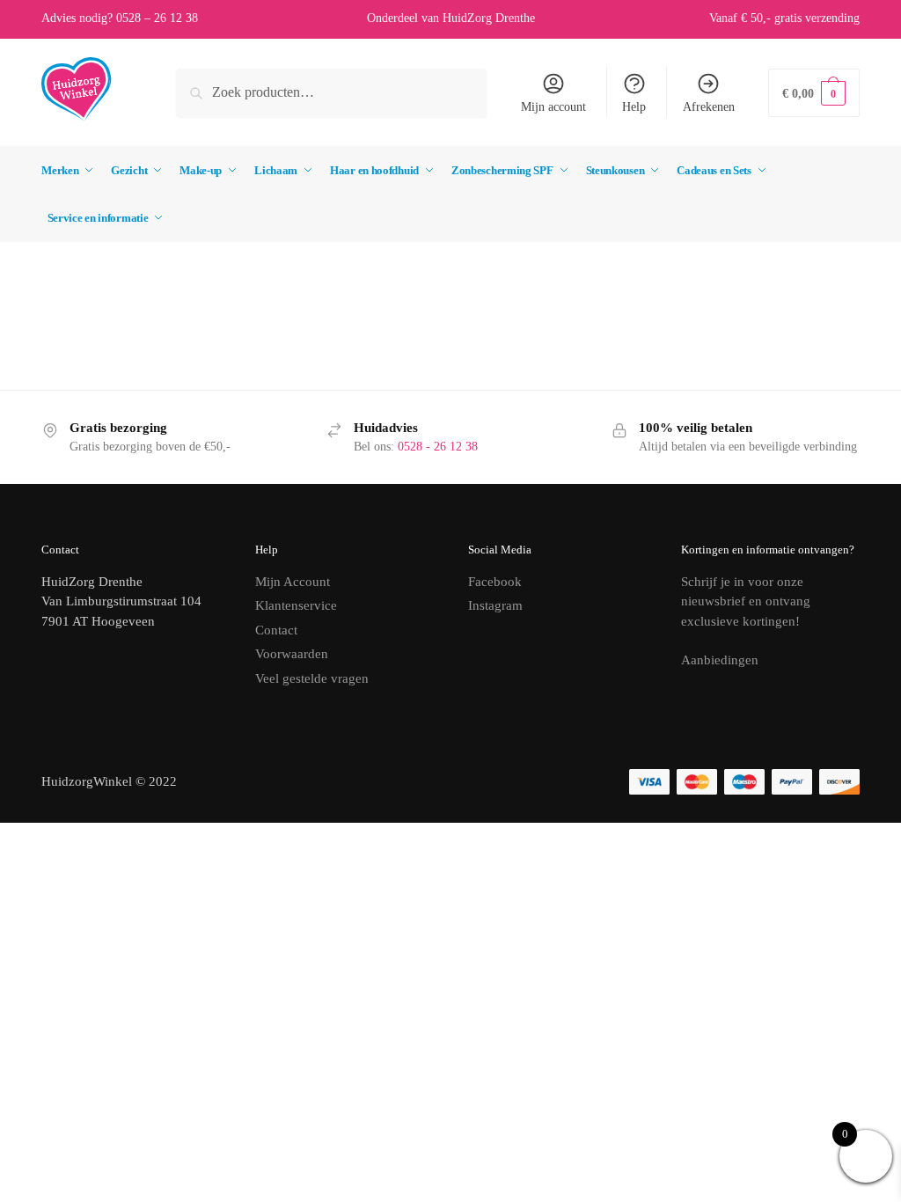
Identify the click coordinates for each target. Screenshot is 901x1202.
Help (634, 107)
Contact (276, 630)
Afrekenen (709, 107)
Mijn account (553, 107)
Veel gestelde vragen (312, 678)
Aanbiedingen (719, 660)
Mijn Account (292, 582)
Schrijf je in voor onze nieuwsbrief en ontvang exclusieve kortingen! (745, 601)
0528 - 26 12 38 (438, 446)
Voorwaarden (291, 654)
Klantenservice (296, 605)
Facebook (495, 582)
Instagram (495, 605)
